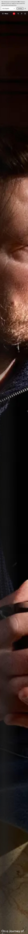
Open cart (25, 13)
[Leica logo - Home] (14, 13)
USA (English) (5, 8)
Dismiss (25, 8)
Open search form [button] (18, 13)
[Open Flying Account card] (21, 13)
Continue (20, 8)
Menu (6, 13)
